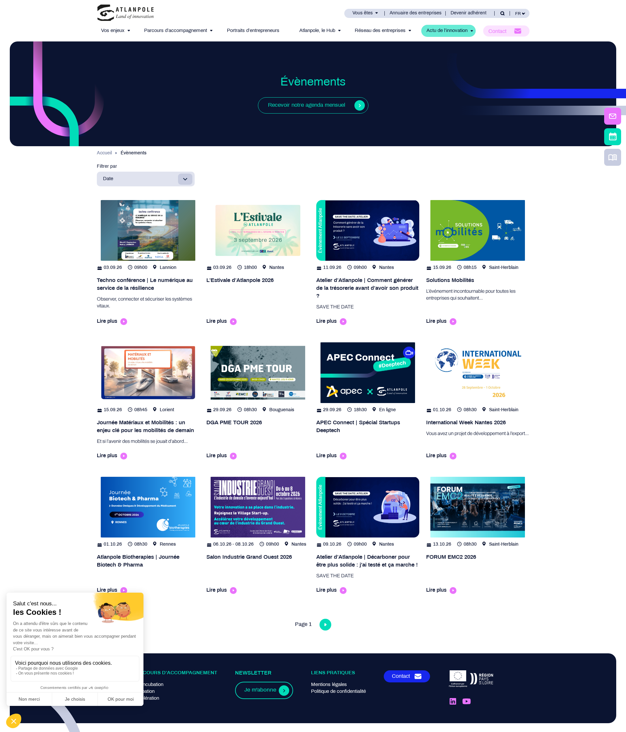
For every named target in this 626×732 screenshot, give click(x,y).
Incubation (144, 691)
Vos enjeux (113, 30)
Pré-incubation (148, 684)
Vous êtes (362, 13)
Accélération (146, 698)
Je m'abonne (260, 690)
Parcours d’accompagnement (175, 30)
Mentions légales (329, 684)
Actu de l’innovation (447, 30)
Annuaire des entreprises (415, 13)
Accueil (104, 153)
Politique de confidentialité (338, 691)
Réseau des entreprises (380, 30)
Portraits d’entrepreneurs (253, 30)
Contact (497, 31)
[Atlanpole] (125, 13)
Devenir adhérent (468, 13)
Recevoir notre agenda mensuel (306, 105)
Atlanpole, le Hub (317, 30)
